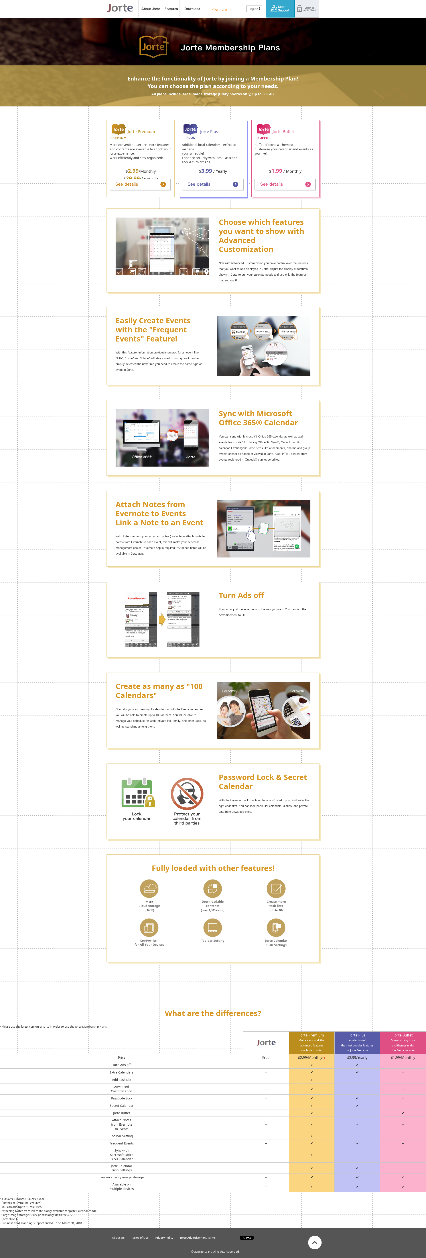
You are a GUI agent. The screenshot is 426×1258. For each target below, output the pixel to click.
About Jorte (150, 9)
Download (192, 9)
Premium (218, 9)
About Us (118, 1238)
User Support (280, 9)
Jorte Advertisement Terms (197, 1238)
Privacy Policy (164, 1238)
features (171, 9)
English (253, 9)
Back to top (315, 1242)
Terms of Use (139, 1238)
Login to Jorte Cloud (307, 9)
